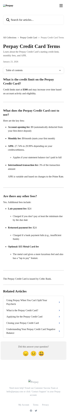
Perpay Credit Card (28, 37)
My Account (23, 405)
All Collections (9, 37)
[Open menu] (61, 5)
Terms (35, 405)
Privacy (45, 405)
